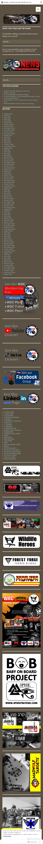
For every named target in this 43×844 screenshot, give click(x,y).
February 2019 (9, 263)
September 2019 (9, 251)
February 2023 (9, 177)
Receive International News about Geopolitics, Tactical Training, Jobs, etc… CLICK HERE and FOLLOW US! (19, 50)
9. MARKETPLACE (10, 428)
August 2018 (8, 274)
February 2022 (9, 198)
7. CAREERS (8, 425)
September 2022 (9, 186)
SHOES (6, 446)
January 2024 (8, 161)
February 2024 (9, 159)
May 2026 (7, 119)
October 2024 (8, 144)
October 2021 (8, 206)
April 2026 (7, 121)
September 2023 (9, 168)
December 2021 (9, 202)
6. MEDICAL (8, 423)
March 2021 (8, 218)
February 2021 (9, 220)
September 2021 (9, 207)
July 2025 (7, 137)
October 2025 (8, 132)
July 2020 (7, 233)
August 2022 (8, 188)
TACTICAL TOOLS (10, 455)
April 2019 (7, 260)
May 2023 (7, 171)
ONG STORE (8, 441)
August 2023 (8, 170)
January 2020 (8, 244)
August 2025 (8, 135)
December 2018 (9, 267)
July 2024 (7, 150)
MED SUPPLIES (9, 439)
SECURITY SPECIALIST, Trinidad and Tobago (19, 103)
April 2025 (7, 143)
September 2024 (9, 146)
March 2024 (8, 157)
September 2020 (9, 229)
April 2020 (7, 238)
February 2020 (9, 242)
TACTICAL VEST (9, 457)
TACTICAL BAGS (9, 448)
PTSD (6, 443)
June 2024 (7, 152)
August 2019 (8, 253)
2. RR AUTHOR (8, 416)
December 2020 (9, 224)
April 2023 (7, 173)
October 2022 (8, 184)
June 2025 (7, 139)
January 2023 (8, 179)
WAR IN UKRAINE (10, 459)
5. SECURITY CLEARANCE (12, 421)
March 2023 (8, 175)
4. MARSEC (7, 419)
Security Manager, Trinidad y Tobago (16, 94)
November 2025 (9, 130)
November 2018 (9, 269)
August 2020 (8, 231)
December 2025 (9, 128)
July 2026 (7, 116)
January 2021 (8, 222)
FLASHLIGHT (8, 432)
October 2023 (8, 166)
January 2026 (8, 126)
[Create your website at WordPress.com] (21, 2)
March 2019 (8, 262)
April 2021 (7, 216)
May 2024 (7, 153)
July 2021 (7, 211)
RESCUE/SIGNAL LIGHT (12, 444)
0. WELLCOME (9, 412)
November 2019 (9, 247)
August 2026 (8, 114)
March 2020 (8, 240)
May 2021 (7, 215)
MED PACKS (8, 437)
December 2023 (9, 162)
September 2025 (9, 134)
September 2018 (9, 272)
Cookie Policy (7, 836)
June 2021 (7, 213)
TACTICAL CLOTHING (11, 450)
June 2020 (7, 235)
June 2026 (7, 117)
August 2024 (8, 148)
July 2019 (7, 254)
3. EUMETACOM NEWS (11, 417)
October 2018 (8, 271)
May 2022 (7, 193)
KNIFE (6, 435)
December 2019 (9, 245)
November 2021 (9, 204)
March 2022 (8, 197)
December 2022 (9, 180)
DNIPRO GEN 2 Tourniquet (12, 430)
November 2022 (9, 182)
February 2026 (9, 125)
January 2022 (8, 200)
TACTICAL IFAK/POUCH (12, 452)
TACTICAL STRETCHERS (12, 453)
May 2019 (7, 258)
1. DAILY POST (8, 414)
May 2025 (7, 141)
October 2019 (8, 249)
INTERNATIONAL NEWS (12, 434)
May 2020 (7, 236)
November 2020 (9, 226)
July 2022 (7, 189)
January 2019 (8, 265)
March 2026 (8, 123)
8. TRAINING (8, 426)
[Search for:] (21, 42)
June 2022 (7, 191)
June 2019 (7, 256)
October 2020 (8, 227)
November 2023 (9, 164)
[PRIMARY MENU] (38, 9)
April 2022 (7, 195)
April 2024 (7, 155)
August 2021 (8, 209)
